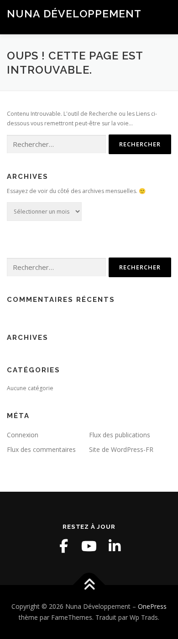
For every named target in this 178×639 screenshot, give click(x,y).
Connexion (22, 434)
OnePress (152, 606)
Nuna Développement (74, 13)
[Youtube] (89, 546)
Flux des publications (119, 434)
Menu (162, 17)
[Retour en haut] (89, 585)
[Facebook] (63, 546)
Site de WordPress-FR (121, 449)
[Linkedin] (114, 546)
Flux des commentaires (41, 449)
